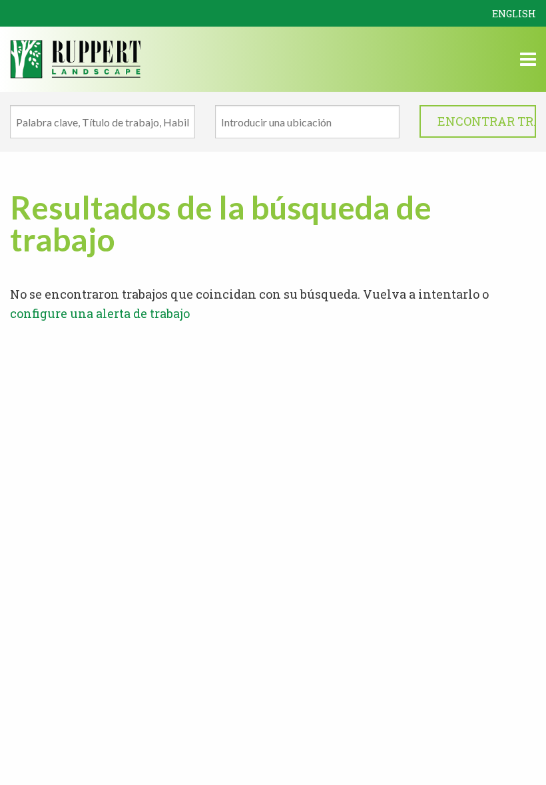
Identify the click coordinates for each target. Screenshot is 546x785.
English (514, 13)
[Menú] (528, 61)
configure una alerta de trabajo (100, 313)
